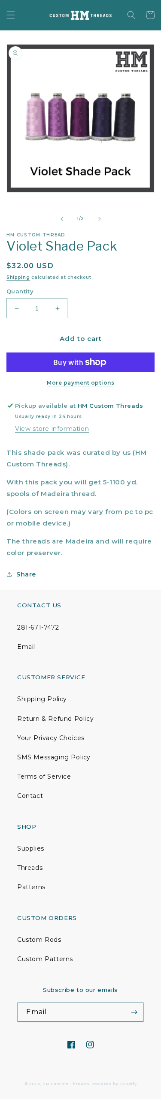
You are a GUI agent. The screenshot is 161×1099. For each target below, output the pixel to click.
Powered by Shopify (114, 1084)
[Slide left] (61, 218)
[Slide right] (99, 218)
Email (26, 647)
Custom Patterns (45, 959)
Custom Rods (39, 940)
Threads (30, 868)
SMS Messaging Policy (54, 757)
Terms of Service (44, 776)
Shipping (18, 277)
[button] (10, 15)
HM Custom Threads (66, 1084)
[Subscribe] (134, 1012)
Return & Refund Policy (55, 719)
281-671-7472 (38, 627)
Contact (30, 796)
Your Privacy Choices (51, 738)
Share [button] (26, 574)
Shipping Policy (42, 699)
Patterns (31, 887)
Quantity (19, 291)
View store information (52, 429)
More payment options (80, 382)
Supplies (30, 848)
